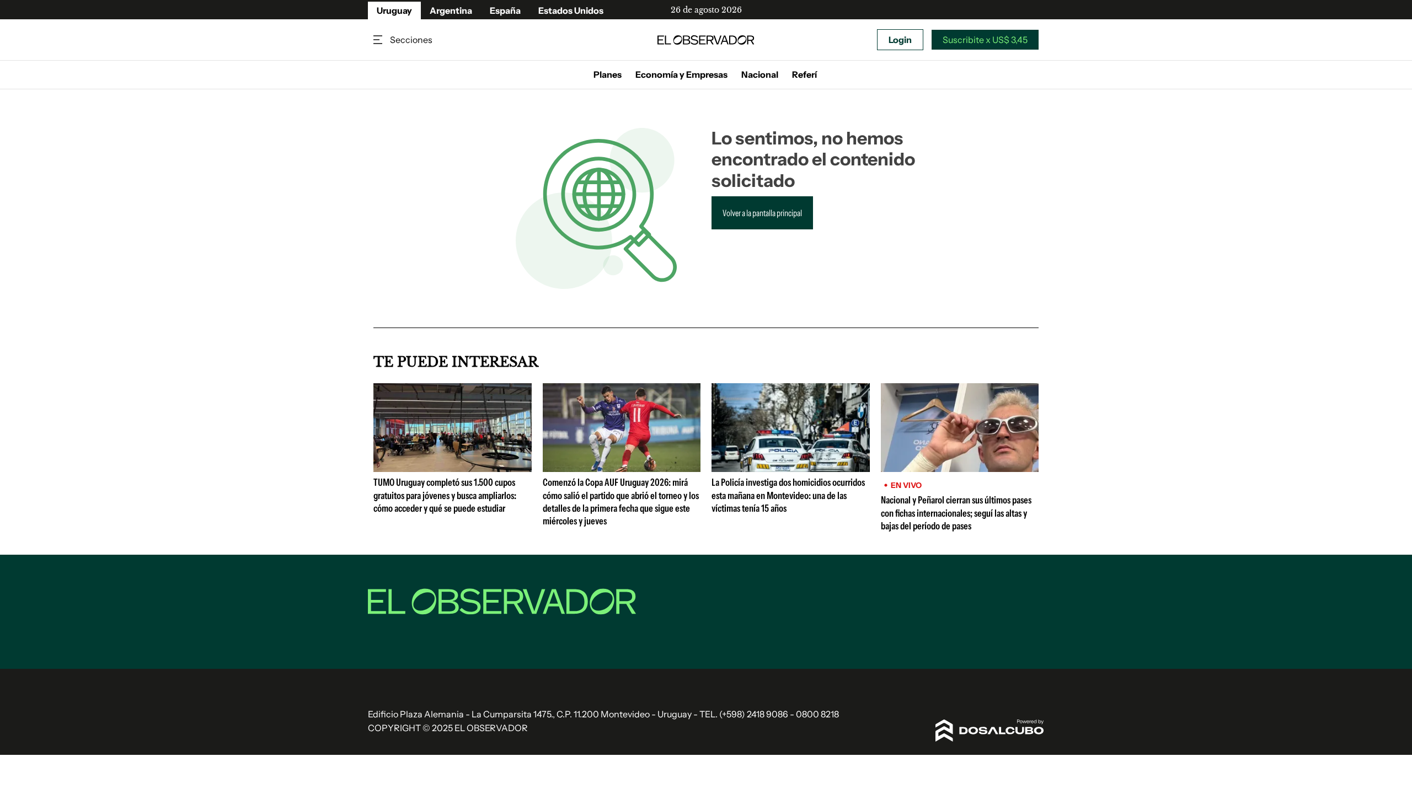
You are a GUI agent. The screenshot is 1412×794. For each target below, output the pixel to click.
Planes (607, 74)
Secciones (378, 40)
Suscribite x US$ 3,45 (985, 39)
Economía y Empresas (681, 74)
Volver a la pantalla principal (762, 212)
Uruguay (394, 10)
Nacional (759, 74)
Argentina (451, 10)
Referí (804, 74)
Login (900, 39)
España (505, 10)
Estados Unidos (570, 10)
